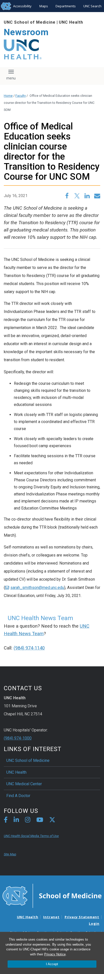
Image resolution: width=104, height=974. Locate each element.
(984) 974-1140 (29, 648)
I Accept (52, 964)
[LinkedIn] (16, 820)
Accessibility (22, 6)
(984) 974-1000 (18, 738)
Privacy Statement (82, 917)
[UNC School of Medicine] (52, 895)
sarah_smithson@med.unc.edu (37, 587)
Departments (66, 6)
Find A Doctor (18, 795)
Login (94, 923)
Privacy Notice (55, 954)
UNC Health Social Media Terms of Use (31, 836)
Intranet (51, 917)
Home (8, 96)
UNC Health (71, 22)
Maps (43, 6)
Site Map (10, 854)
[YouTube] (39, 820)
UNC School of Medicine (30, 22)
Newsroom (26, 32)
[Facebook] (6, 820)
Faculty (20, 96)
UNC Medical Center (24, 783)
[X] (52, 820)
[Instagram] (27, 820)
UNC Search (92, 6)
